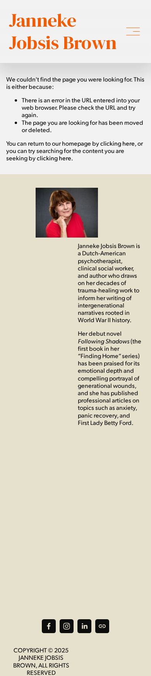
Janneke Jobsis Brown (63, 31)
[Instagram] (67, 626)
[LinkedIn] (84, 626)
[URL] (102, 626)
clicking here (117, 143)
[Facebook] (49, 626)
